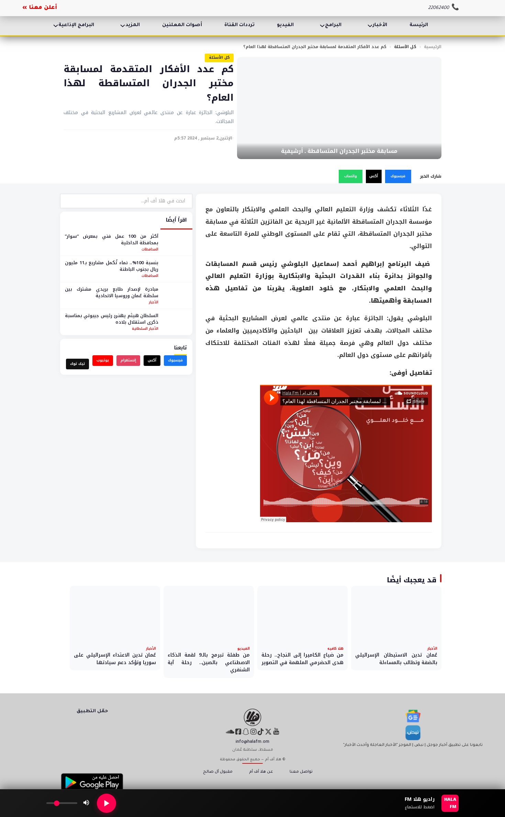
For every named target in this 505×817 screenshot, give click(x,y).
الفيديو (285, 25)
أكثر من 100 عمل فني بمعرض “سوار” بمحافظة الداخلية (111, 239)
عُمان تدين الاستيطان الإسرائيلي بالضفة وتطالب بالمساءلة (396, 658)
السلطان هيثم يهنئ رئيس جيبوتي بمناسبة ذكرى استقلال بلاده (111, 319)
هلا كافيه (335, 648)
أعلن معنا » (39, 8)
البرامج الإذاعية (76, 25)
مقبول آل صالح (218, 772)
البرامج (333, 25)
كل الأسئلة (405, 47)
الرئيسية (432, 47)
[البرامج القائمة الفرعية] (322, 26)
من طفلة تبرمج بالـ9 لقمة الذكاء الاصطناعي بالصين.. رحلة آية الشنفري (209, 662)
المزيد (132, 25)
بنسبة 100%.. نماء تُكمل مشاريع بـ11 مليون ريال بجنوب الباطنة (111, 266)
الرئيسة (418, 25)
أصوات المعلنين (182, 25)
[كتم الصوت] (86, 803)
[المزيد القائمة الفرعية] (122, 26)
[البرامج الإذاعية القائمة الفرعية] (55, 26)
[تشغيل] (106, 803)
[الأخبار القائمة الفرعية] (370, 26)
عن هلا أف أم (261, 772)
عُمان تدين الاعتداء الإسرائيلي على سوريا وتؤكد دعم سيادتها (115, 658)
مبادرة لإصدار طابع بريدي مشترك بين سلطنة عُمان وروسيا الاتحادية (111, 292)
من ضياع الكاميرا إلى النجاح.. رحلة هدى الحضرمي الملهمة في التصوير (302, 658)
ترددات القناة (239, 25)
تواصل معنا (301, 772)
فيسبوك (398, 176)
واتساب (350, 176)
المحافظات (150, 249)
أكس (373, 176)
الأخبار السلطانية (145, 328)
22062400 (438, 8)
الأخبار (380, 25)
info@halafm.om (252, 742)
